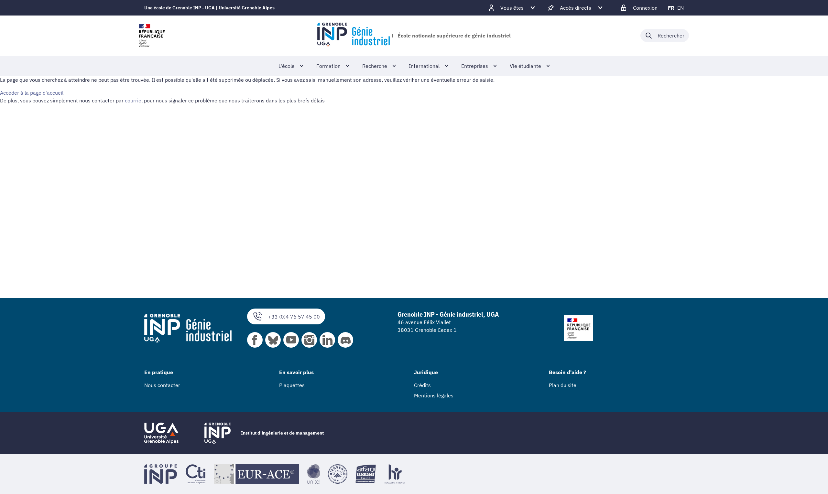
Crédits (422, 385)
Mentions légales (433, 395)
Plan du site (562, 385)
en (680, 8)
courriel (134, 100)
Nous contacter (162, 385)
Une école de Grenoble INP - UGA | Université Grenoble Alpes (209, 8)
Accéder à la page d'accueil (31, 92)
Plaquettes (292, 385)
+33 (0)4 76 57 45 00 (294, 316)
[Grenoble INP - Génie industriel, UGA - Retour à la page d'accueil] (353, 35)
